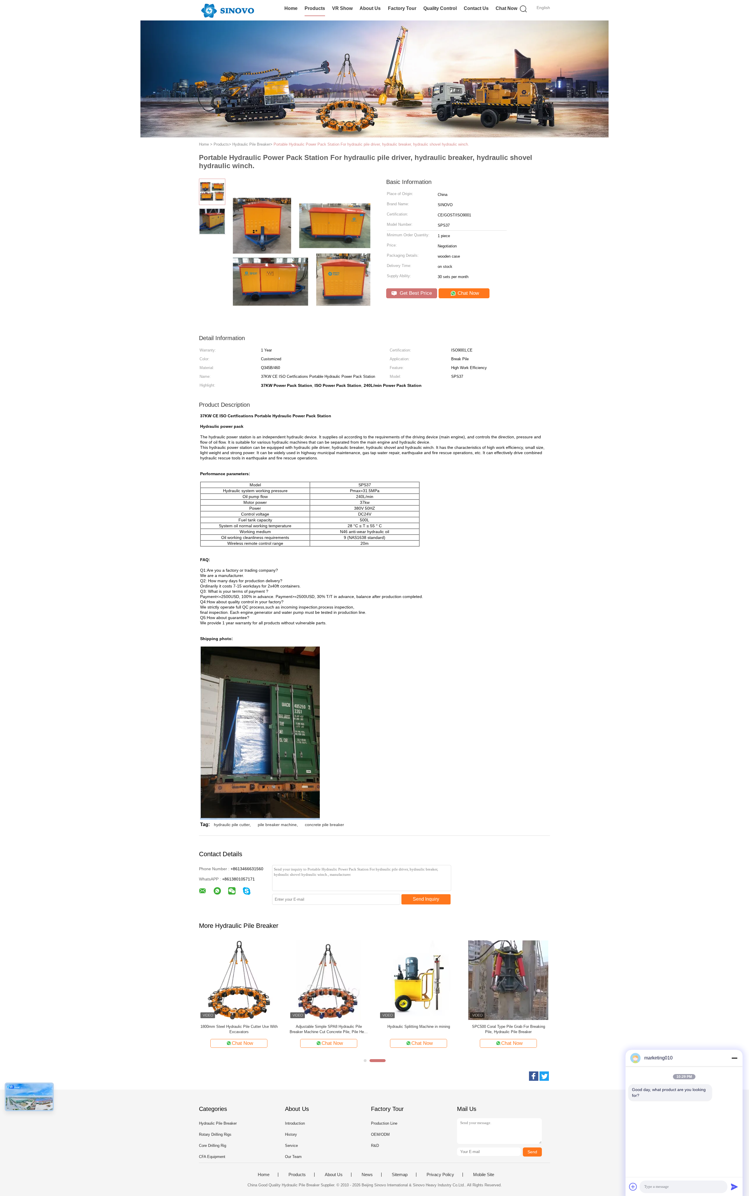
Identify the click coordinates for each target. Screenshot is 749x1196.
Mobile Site (483, 1175)
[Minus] (734, 1057)
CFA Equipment (212, 1156)
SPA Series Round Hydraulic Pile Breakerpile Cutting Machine (419, 1029)
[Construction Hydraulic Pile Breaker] (329, 980)
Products (315, 8)
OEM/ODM (380, 1134)
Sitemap (400, 1175)
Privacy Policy (440, 1175)
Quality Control (440, 8)
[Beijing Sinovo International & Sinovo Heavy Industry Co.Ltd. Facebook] (533, 1076)
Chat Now (506, 8)
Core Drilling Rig (212, 1145)
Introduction (295, 1123)
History (291, 1134)
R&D (375, 1145)
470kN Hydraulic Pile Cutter (239, 1026)
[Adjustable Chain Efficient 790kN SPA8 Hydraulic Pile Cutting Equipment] (508, 980)
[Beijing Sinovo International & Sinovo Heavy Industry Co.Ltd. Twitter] (544, 1076)
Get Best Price (415, 293)
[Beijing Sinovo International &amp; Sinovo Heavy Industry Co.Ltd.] (227, 10)
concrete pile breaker (324, 824)
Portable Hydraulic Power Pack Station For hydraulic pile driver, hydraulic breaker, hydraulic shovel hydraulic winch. (371, 144)
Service (291, 1145)
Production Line (384, 1123)
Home (291, 8)
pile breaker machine (277, 824)
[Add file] (633, 1186)
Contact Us (476, 8)
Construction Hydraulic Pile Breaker (329, 1026)
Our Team (293, 1156)
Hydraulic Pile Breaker (218, 1123)
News (367, 1175)
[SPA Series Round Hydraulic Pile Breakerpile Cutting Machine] (418, 980)
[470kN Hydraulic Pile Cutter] (239, 980)
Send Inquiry (426, 899)
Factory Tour (402, 8)
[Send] (734, 1186)
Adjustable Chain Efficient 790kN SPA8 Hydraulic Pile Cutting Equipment (508, 1029)
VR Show (342, 8)
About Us (370, 8)
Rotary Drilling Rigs (215, 1134)
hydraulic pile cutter (232, 824)
